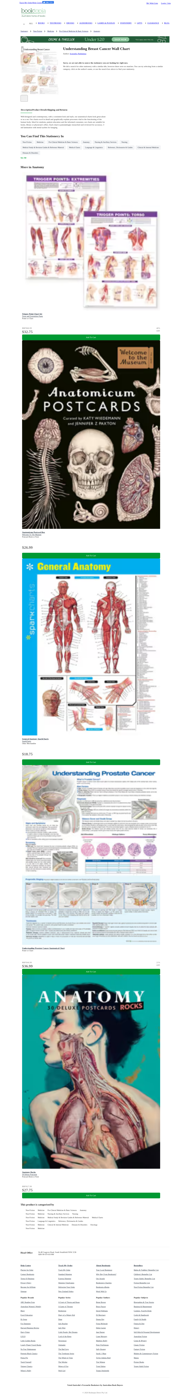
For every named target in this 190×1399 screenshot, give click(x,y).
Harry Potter (25, 1332)
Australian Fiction (140, 1337)
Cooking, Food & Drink (142, 1311)
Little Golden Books (28, 1341)
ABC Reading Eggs (28, 1302)
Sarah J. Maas (101, 1354)
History (136, 1328)
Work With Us (101, 1291)
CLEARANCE (153, 23)
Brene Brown (101, 1302)
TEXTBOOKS (55, 23)
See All (23, 158)
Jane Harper (100, 1332)
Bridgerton (62, 1311)
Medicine (41, 1210)
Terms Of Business (27, 1279)
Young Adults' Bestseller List (144, 1279)
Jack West (61, 1328)
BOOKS (41, 23)
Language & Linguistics (46, 1221)
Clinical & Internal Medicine (58, 1225)
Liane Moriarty (101, 1337)
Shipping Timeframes (66, 1283)
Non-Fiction (30, 1210)
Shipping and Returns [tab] (57, 110)
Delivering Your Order (66, 1287)
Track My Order (25, 3)
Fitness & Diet (139, 1324)
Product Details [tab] (39, 110)
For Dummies (26, 1324)
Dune (60, 1319)
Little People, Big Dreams (67, 1332)
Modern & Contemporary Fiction (146, 1354)
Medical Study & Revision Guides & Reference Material (68, 1218)
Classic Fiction (139, 1345)
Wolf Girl (61, 1371)
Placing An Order (27, 1270)
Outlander (62, 1345)
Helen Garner (101, 1328)
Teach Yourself (26, 1362)
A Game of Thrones (65, 1307)
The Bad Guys (63, 1349)
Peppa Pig (24, 1358)
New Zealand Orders (65, 1291)
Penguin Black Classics (29, 1354)
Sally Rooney (101, 1349)
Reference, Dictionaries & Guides (70, 1221)
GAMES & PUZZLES (106, 23)
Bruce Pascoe (101, 1307)
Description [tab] (26, 110)
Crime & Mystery (140, 1341)
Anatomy (83, 1210)
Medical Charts (97, 1218)
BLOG (166, 23)
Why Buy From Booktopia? (106, 1274)
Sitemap (23, 1291)
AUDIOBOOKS (85, 23)
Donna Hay (100, 1319)
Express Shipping (64, 1279)
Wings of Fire (63, 1366)
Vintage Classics (26, 1366)
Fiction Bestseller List (142, 1283)
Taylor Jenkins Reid (103, 1358)
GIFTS (139, 23)
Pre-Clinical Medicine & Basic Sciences (62, 1210)
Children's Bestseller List (143, 1274)
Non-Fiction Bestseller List (144, 1287)
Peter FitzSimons (102, 1345)
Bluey (23, 1311)
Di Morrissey (101, 1315)
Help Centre (37, 3)
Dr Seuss (24, 1319)
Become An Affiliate (28, 1287)
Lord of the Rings (64, 1337)
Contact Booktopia (27, 1274)
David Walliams (102, 1311)
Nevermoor (62, 1341)
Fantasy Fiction (139, 1349)
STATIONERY (126, 23)
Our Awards (100, 1279)
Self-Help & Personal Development (147, 1332)
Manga (136, 1358)
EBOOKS (70, 23)
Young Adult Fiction (141, 1366)
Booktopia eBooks (102, 1287)
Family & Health (140, 1319)
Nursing (75, 1214)
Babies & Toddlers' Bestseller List (146, 1270)
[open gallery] (24, 98)
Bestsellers (138, 1265)
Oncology (93, 1225)
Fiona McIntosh (102, 1324)
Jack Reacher (63, 1324)
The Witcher (62, 1362)
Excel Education (27, 1315)
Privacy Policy (26, 1283)
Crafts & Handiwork (141, 1315)
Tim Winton (100, 1362)
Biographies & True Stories (144, 1302)
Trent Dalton (100, 1366)
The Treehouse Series (66, 1354)
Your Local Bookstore (104, 1270)
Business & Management (143, 1307)
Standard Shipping (65, 1274)
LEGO (23, 1337)
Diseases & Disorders (79, 1225)
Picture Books (139, 1362)
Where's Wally (26, 1371)
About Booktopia (103, 1265)
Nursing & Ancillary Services (58, 1214)
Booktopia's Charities (104, 1283)
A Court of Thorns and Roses (69, 1302)
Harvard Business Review (30, 1328)
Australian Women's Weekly (31, 1307)
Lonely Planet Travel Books (31, 1345)
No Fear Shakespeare (28, 1349)
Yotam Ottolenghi (102, 1371)
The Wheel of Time (65, 1358)
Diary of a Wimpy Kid (66, 1315)
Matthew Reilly (101, 1341)
